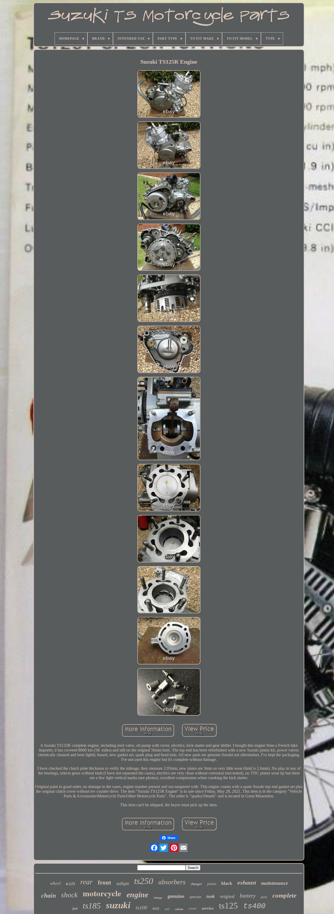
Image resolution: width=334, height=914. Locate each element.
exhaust (246, 882)
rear (86, 882)
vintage (157, 897)
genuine (176, 896)
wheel (55, 883)
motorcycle (102, 893)
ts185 (92, 905)
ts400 (254, 906)
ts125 (228, 905)
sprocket (195, 897)
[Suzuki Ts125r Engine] (168, 94)
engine (137, 894)
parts (264, 897)
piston (211, 884)
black (226, 883)
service (208, 908)
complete (284, 895)
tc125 (70, 884)
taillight (122, 883)
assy (155, 908)
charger (196, 884)
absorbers (172, 882)
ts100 (141, 907)
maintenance (274, 883)
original (227, 896)
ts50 (167, 909)
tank (210, 896)
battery (247, 896)
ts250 (143, 881)
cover (192, 908)
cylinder (179, 909)
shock (69, 895)
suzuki (118, 905)
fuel (75, 908)
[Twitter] (163, 848)
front (104, 882)
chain (48, 895)
